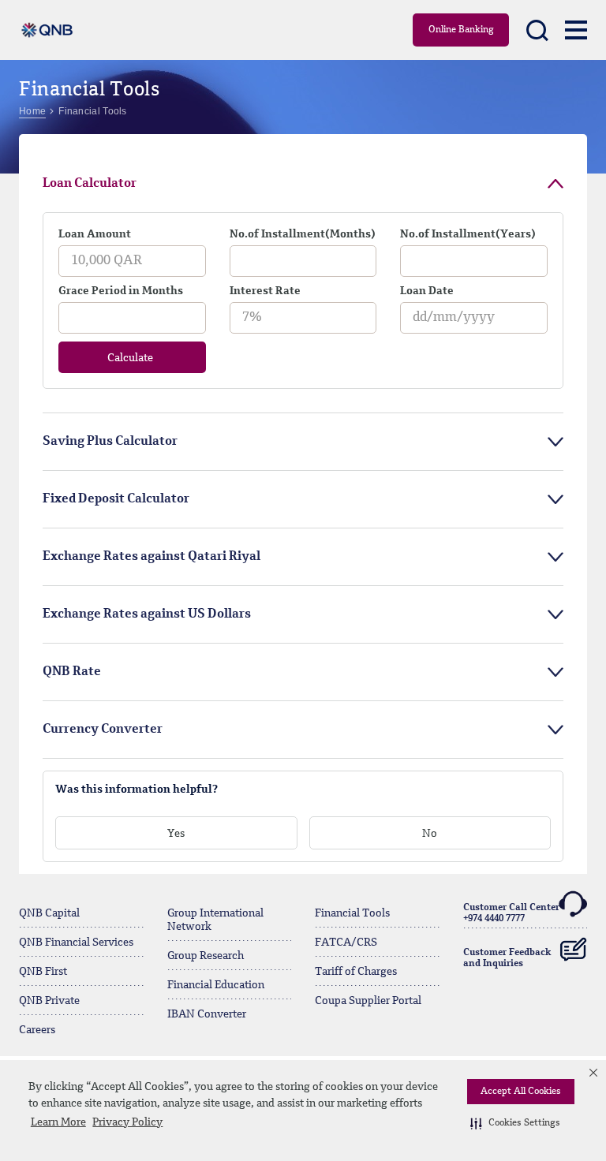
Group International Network (215, 920)
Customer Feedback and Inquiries (507, 958)
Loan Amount (94, 234)
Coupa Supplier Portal (368, 1000)
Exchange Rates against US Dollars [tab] (147, 614)
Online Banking (461, 30)
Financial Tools (352, 913)
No (429, 833)
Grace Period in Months (120, 291)
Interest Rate (265, 291)
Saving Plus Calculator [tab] (110, 441)
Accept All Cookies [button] (521, 1091)
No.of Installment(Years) (468, 234)
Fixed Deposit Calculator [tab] (116, 499)
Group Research (205, 955)
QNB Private (49, 1000)
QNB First (43, 971)
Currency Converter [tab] (103, 729)
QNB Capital (49, 913)
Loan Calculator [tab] (90, 183)
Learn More (58, 1122)
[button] (515, 1123)
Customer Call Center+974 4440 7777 (511, 913)
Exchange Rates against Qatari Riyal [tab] (151, 557)
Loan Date (427, 291)
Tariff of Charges (356, 971)
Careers (37, 1030)
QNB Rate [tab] (72, 672)
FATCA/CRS (346, 942)
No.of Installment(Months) (303, 234)
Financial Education (215, 985)
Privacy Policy (127, 1122)
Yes (176, 833)
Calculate (130, 358)
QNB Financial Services (76, 942)
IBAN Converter (206, 1014)
